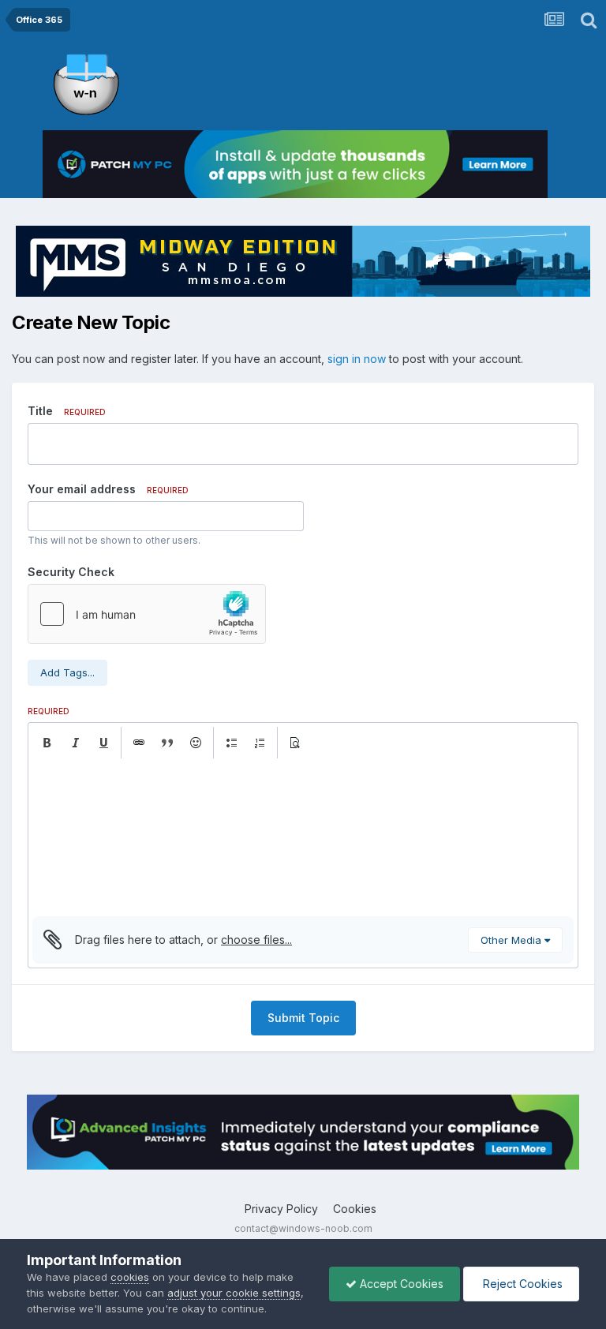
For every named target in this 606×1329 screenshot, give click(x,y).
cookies (129, 1277)
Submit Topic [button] (303, 1017)
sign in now (356, 358)
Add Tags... (67, 672)
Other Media (512, 940)
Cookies (354, 1208)
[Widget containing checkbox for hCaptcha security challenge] (147, 614)
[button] (46, 742)
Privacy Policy (281, 1208)
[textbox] (303, 837)
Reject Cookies (521, 1283)
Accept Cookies (400, 1283)
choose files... (256, 939)
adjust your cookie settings (234, 1292)
